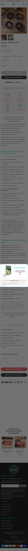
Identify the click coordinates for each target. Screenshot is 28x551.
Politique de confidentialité (15, 283)
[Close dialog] (27, 264)
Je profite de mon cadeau (14, 280)
